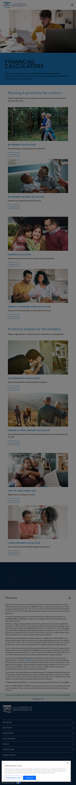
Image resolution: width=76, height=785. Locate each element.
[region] (36, 771)
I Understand (29, 777)
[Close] (68, 763)
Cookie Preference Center (13, 777)
